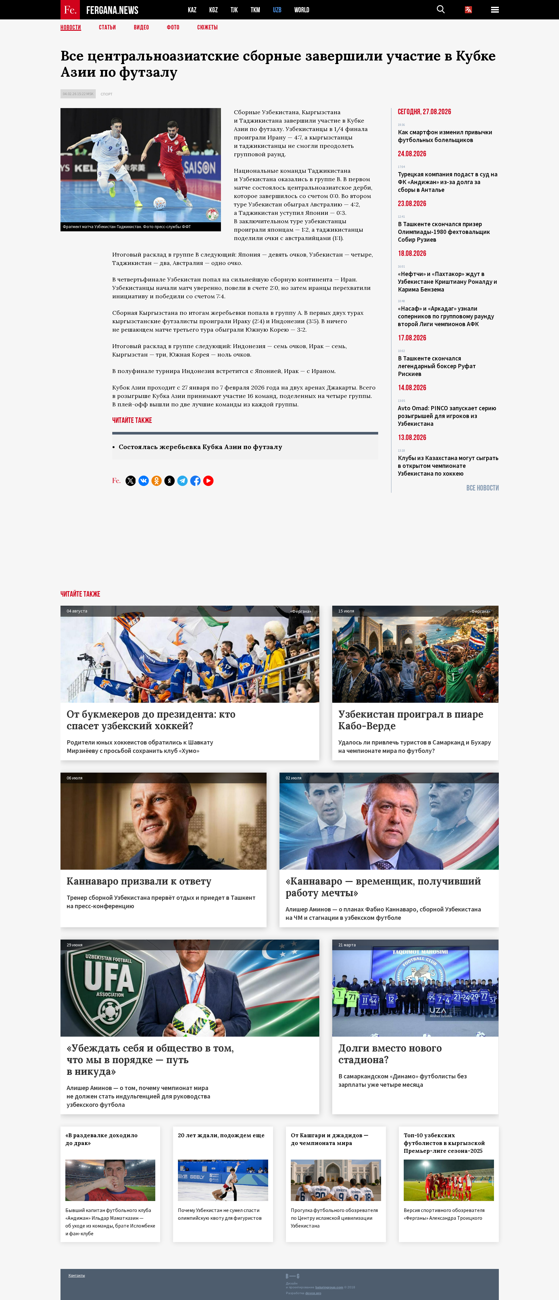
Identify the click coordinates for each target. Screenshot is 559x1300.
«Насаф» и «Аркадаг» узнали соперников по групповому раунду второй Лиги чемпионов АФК (446, 316)
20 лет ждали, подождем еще (221, 1135)
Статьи (107, 27)
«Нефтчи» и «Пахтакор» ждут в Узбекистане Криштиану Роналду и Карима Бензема (447, 281)
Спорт (107, 94)
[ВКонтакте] (143, 481)
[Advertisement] (279, 542)
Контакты (77, 1275)
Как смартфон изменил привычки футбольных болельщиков (445, 136)
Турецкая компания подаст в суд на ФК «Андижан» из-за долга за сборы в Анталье (448, 181)
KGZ (213, 10)
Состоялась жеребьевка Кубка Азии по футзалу (200, 447)
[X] (131, 481)
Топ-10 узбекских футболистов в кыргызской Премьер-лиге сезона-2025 (444, 1143)
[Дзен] (169, 481)
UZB (277, 10)
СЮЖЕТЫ (207, 27)
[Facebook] (195, 481)
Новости (70, 27)
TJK (234, 10)
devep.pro (313, 1293)
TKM (255, 10)
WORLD (301, 10)
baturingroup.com (329, 1287)
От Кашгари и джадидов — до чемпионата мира (329, 1139)
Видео (141, 27)
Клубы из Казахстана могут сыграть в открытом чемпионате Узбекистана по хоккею (448, 465)
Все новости (482, 488)
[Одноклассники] (156, 481)
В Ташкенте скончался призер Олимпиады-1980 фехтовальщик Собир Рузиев (444, 231)
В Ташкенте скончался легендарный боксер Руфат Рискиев (437, 366)
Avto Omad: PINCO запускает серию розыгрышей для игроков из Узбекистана (447, 415)
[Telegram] (182, 481)
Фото (173, 27)
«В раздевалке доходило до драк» (101, 1139)
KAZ (192, 10)
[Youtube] (208, 481)
